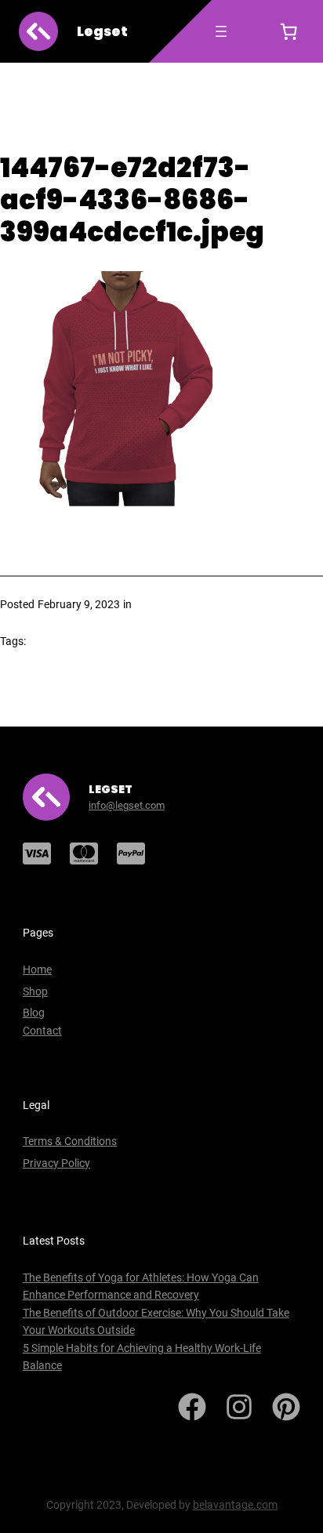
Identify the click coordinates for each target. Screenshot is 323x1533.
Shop (35, 991)
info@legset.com (127, 805)
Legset (102, 31)
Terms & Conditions (70, 1141)
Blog (34, 1012)
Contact (42, 1030)
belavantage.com (235, 1505)
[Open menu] (221, 31)
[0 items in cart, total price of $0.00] (288, 31)
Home (37, 969)
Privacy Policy (56, 1163)
